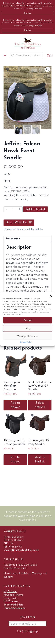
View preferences (27, 336)
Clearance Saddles (25, 229)
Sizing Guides (11, 598)
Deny (27, 328)
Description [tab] (13, 239)
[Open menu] (5, 55)
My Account (10, 592)
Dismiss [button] (27, 13)
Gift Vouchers (11, 601)
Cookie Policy (26, 342)
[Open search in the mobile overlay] (26, 55)
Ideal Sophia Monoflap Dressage (12, 386)
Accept (27, 320)
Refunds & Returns (13, 595)
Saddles (39, 229)
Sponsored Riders (13, 605)
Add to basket (35, 209)
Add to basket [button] (15, 405)
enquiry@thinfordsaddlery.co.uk (21, 550)
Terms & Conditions (14, 608)
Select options (40, 405)
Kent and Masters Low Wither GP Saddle (39, 386)
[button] (50, 295)
